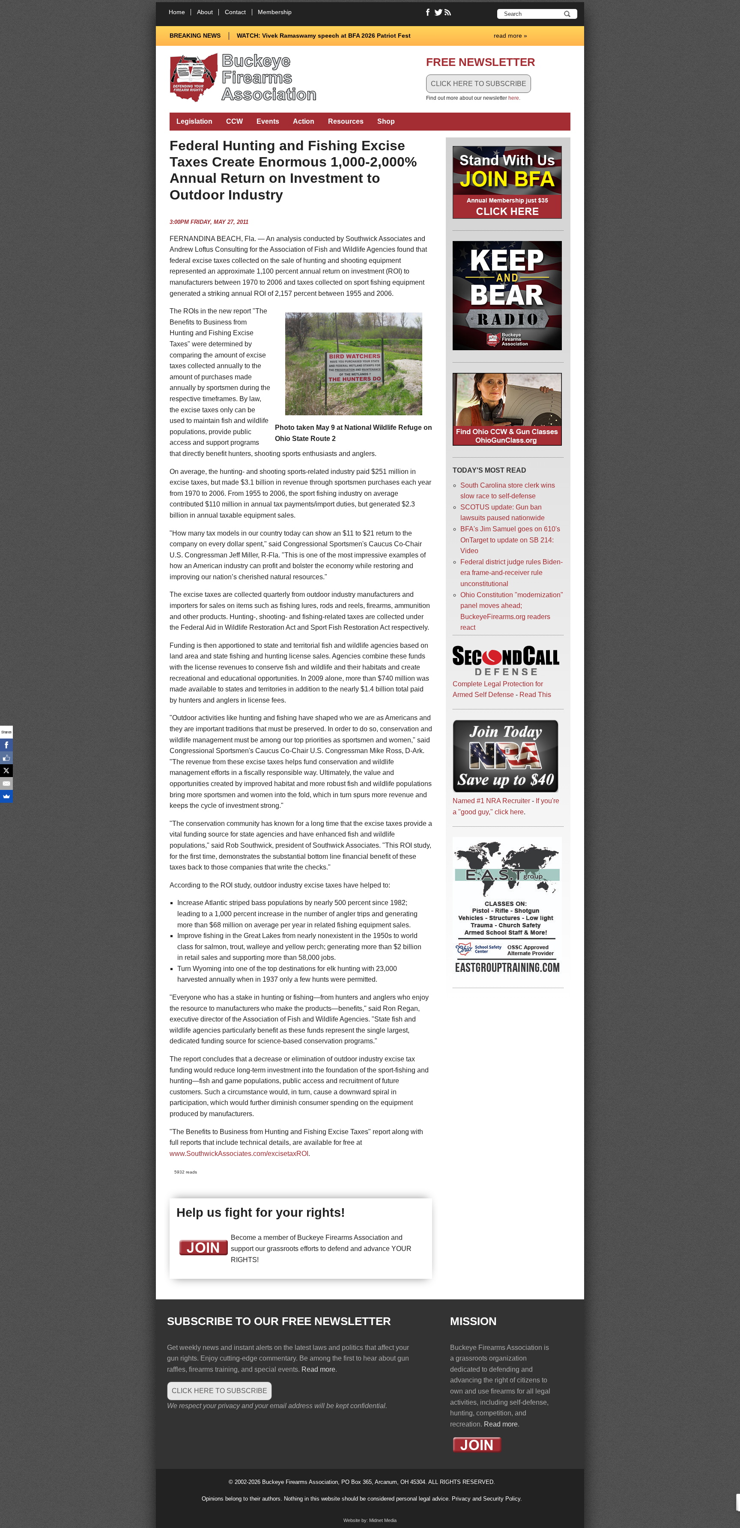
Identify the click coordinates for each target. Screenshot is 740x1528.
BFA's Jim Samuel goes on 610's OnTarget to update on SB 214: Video (510, 539)
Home (177, 12)
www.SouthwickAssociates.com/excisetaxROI (239, 1153)
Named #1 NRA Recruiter (491, 800)
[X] (6, 770)
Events (268, 121)
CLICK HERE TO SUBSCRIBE (478, 83)
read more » (510, 35)
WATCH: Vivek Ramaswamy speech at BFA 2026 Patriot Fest (324, 35)
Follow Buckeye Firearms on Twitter (438, 12)
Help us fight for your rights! (260, 1212)
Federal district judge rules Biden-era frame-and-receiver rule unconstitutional (511, 572)
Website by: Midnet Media (370, 1520)
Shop (386, 121)
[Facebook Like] (6, 757)
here (513, 98)
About (205, 12)
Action (303, 121)
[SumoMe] (6, 796)
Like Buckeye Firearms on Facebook (428, 12)
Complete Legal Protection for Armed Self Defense (498, 689)
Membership (275, 12)
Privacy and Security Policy (486, 1498)
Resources (346, 121)
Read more (318, 1369)
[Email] (6, 783)
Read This (535, 694)
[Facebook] (6, 745)
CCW (234, 121)
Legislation (194, 121)
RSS (449, 12)
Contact (235, 12)
